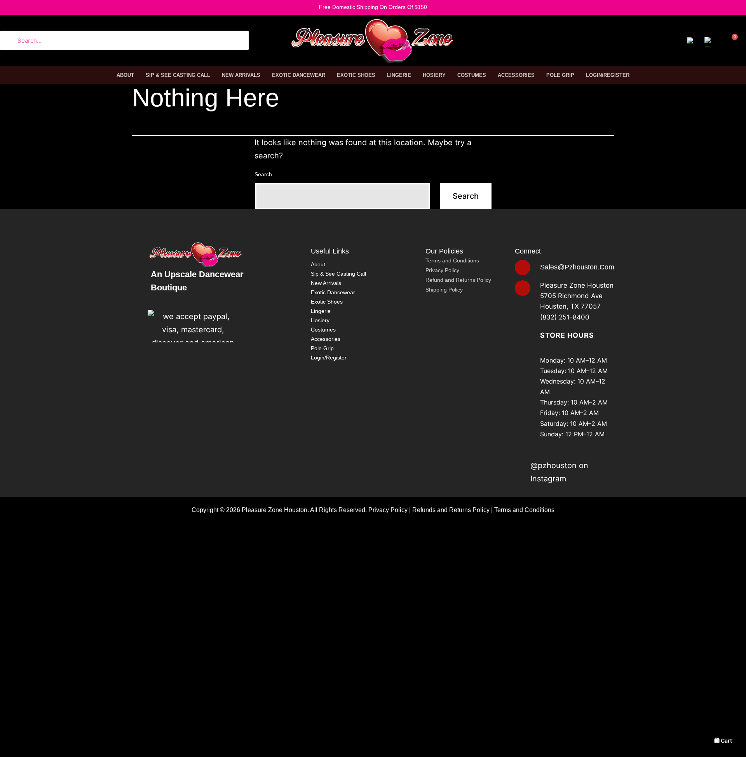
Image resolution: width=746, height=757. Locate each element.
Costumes (471, 75)
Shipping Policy (444, 289)
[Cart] (730, 42)
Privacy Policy (442, 270)
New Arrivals (241, 75)
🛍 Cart (723, 740)
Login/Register (607, 75)
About (125, 75)
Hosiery (434, 75)
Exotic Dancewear (298, 75)
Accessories (516, 75)
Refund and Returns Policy (458, 280)
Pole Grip (560, 75)
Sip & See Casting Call (178, 75)
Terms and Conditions (452, 260)
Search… (265, 174)
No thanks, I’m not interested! (122, 752)
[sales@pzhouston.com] (522, 267)
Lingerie (399, 75)
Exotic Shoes (356, 75)
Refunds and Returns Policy (451, 510)
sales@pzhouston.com (577, 267)
